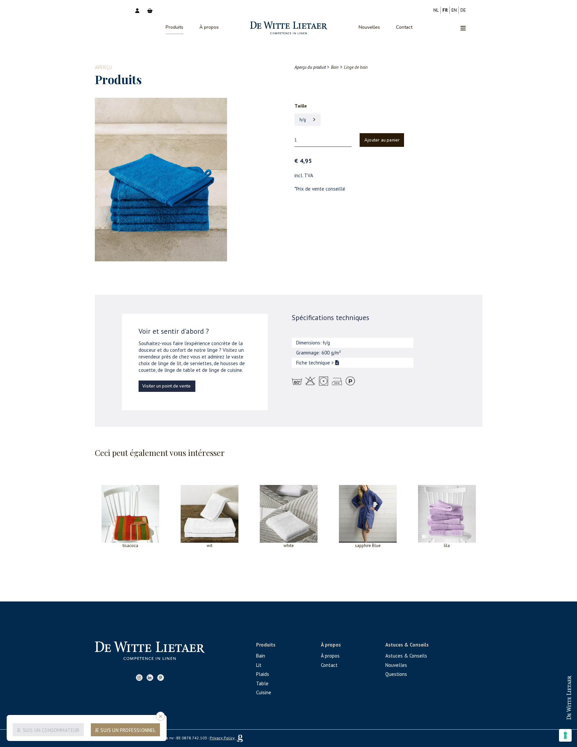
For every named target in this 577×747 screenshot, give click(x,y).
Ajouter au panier (382, 140)
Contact (404, 27)
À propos (209, 27)
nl (436, 10)
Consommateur (549, 713)
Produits (174, 27)
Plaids (262, 674)
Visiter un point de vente (166, 386)
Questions (396, 674)
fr (445, 10)
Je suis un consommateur (48, 730)
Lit (258, 665)
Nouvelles (369, 27)
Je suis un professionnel (125, 730)
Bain (260, 656)
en (454, 10)
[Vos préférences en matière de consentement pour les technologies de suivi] (565, 735)
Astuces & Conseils (406, 656)
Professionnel (550, 691)
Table (262, 683)
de (463, 10)
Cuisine (263, 692)
